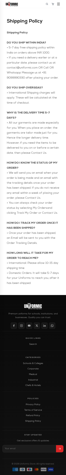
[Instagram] (21, 326)
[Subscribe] (59, 448)
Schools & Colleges (33, 363)
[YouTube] (29, 326)
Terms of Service (33, 410)
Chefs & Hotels (33, 385)
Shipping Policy (33, 421)
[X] (37, 326)
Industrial (33, 380)
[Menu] (58, 4)
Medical (33, 374)
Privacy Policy (33, 404)
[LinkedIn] (44, 326)
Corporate (33, 369)
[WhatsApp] (52, 326)
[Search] (47, 4)
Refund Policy (33, 415)
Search (33, 344)
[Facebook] (14, 326)
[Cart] (52, 4)
